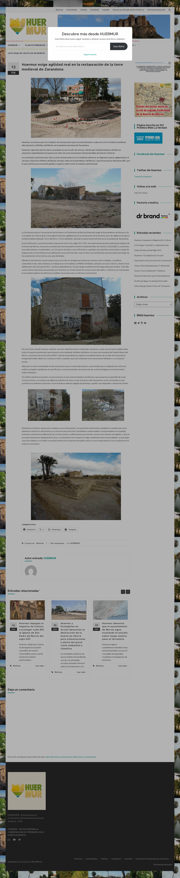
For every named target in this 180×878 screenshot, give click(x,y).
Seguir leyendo (90, 54)
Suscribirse (118, 46)
